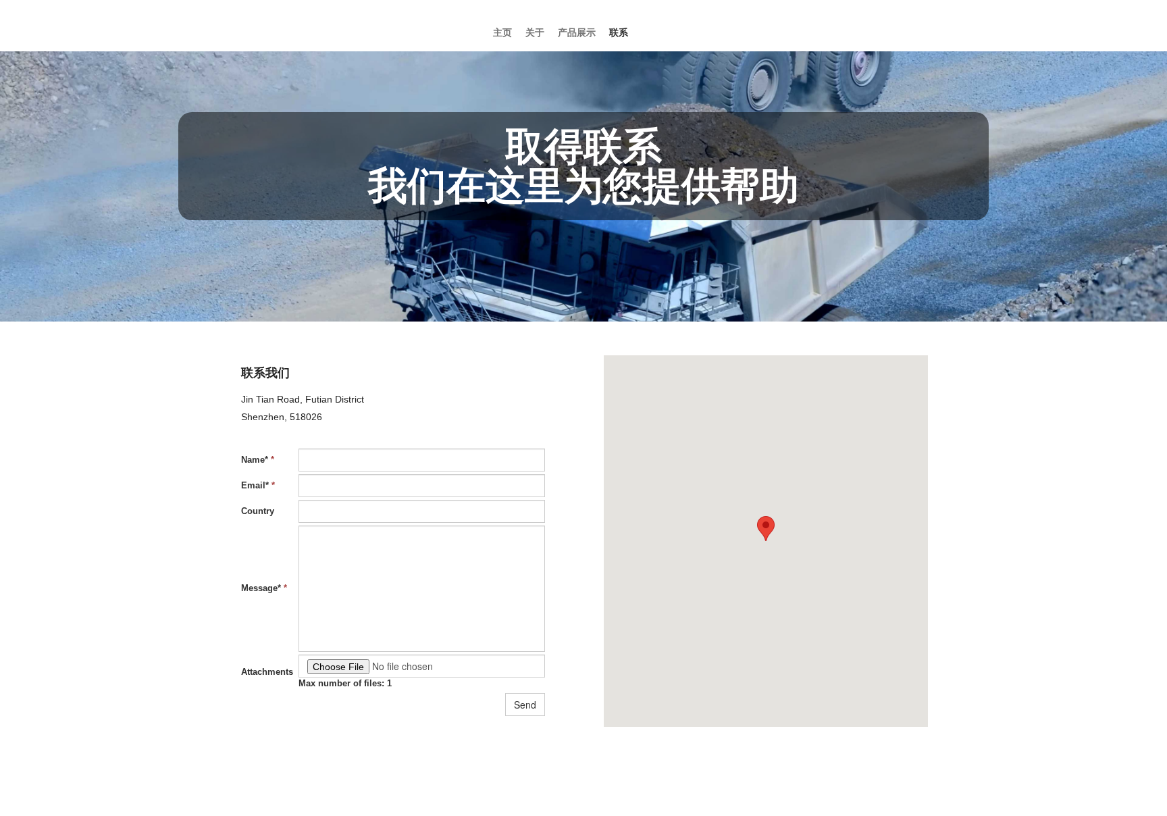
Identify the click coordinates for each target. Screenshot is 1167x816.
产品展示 (577, 32)
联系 (618, 32)
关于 (534, 32)
